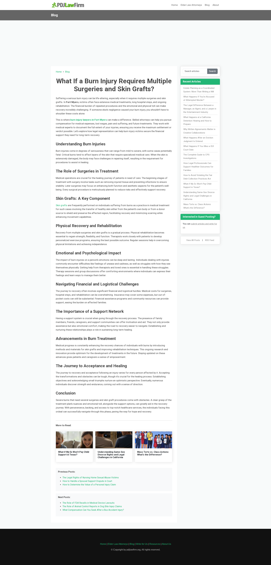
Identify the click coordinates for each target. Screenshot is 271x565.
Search (212, 71)
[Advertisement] (135, 41)
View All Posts (193, 240)
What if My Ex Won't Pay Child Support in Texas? (73, 453)
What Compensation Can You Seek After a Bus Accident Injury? (93, 510)
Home (174, 5)
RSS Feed (209, 240)
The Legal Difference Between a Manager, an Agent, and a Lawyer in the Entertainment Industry (199, 109)
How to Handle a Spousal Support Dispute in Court (87, 481)
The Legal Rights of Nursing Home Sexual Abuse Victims (91, 477)
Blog (207, 5)
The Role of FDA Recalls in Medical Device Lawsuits (88, 503)
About (216, 5)
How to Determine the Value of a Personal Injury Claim (89, 484)
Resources (154, 544)
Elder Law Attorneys (191, 5)
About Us (166, 544)
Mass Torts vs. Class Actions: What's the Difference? (153, 453)
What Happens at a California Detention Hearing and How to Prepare (197, 121)
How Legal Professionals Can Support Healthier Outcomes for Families (198, 167)
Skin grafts (61, 205)
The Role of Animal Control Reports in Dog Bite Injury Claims (92, 506)
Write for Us (142, 544)
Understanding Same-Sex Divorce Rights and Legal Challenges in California (111, 455)
